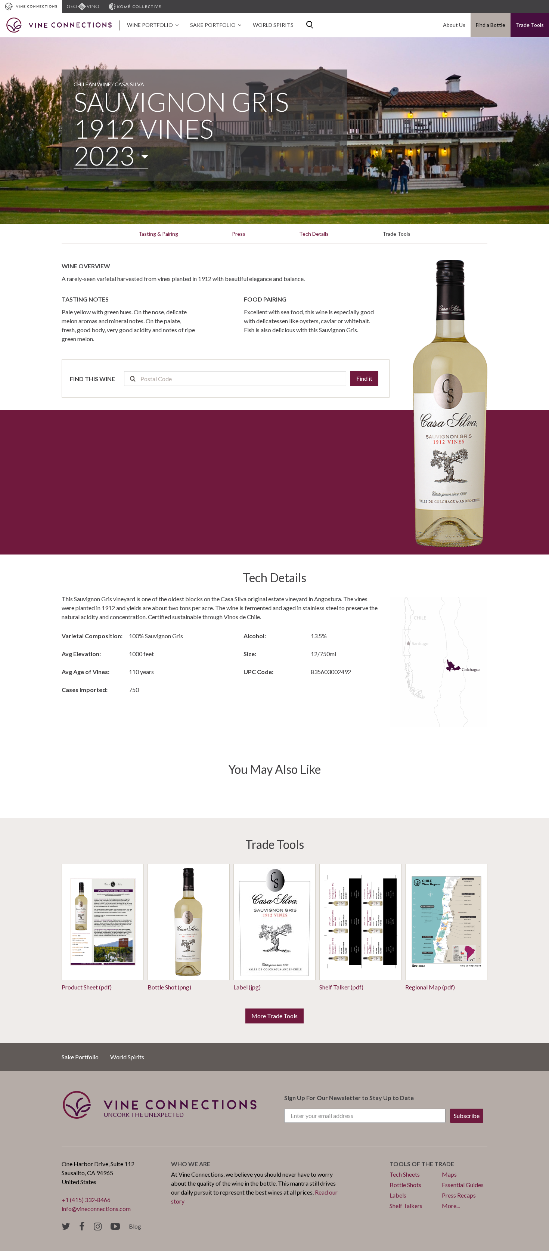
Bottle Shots (405, 1184)
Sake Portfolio (213, 25)
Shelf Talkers (406, 1205)
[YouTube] (115, 1226)
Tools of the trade (422, 1163)
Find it (364, 378)
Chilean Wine (92, 84)
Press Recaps (459, 1195)
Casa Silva (129, 84)
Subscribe (467, 1115)
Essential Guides (463, 1184)
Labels (398, 1195)
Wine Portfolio (150, 25)
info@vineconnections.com (96, 1208)
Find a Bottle (490, 25)
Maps (449, 1174)
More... (451, 1205)
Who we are (190, 1163)
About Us (454, 25)
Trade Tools (530, 25)
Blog (135, 1226)
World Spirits (273, 25)
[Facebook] (82, 1226)
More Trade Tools (274, 1015)
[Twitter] (66, 1226)
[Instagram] (98, 1226)
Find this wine (92, 378)
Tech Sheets (405, 1174)
